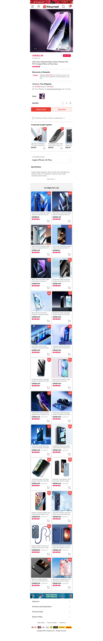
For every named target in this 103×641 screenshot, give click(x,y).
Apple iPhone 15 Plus (42, 160)
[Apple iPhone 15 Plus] (51, 595)
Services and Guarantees (42, 606)
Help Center (41, 622)
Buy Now (62, 109)
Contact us (62, 622)
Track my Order (52, 622)
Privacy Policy (37, 612)
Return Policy (37, 617)
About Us (35, 601)
